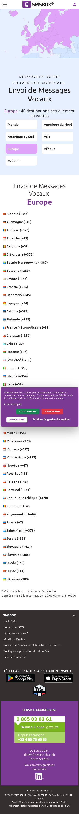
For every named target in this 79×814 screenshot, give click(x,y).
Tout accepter (28, 411)
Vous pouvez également (40, 767)
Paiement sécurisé (14, 657)
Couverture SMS (13, 627)
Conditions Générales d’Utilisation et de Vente (32, 645)
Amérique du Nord (58, 124)
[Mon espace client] (74, 4)
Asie (47, 136)
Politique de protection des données (26, 651)
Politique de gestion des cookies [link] (51, 419)
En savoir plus (14, 404)
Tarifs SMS (9, 621)
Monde (13, 124)
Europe (13, 148)
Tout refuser (53, 411)
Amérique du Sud (21, 136)
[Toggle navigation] (5, 4)
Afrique (49, 148)
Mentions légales (14, 639)
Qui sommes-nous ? (15, 633)
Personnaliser (16, 419)
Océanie (14, 161)
